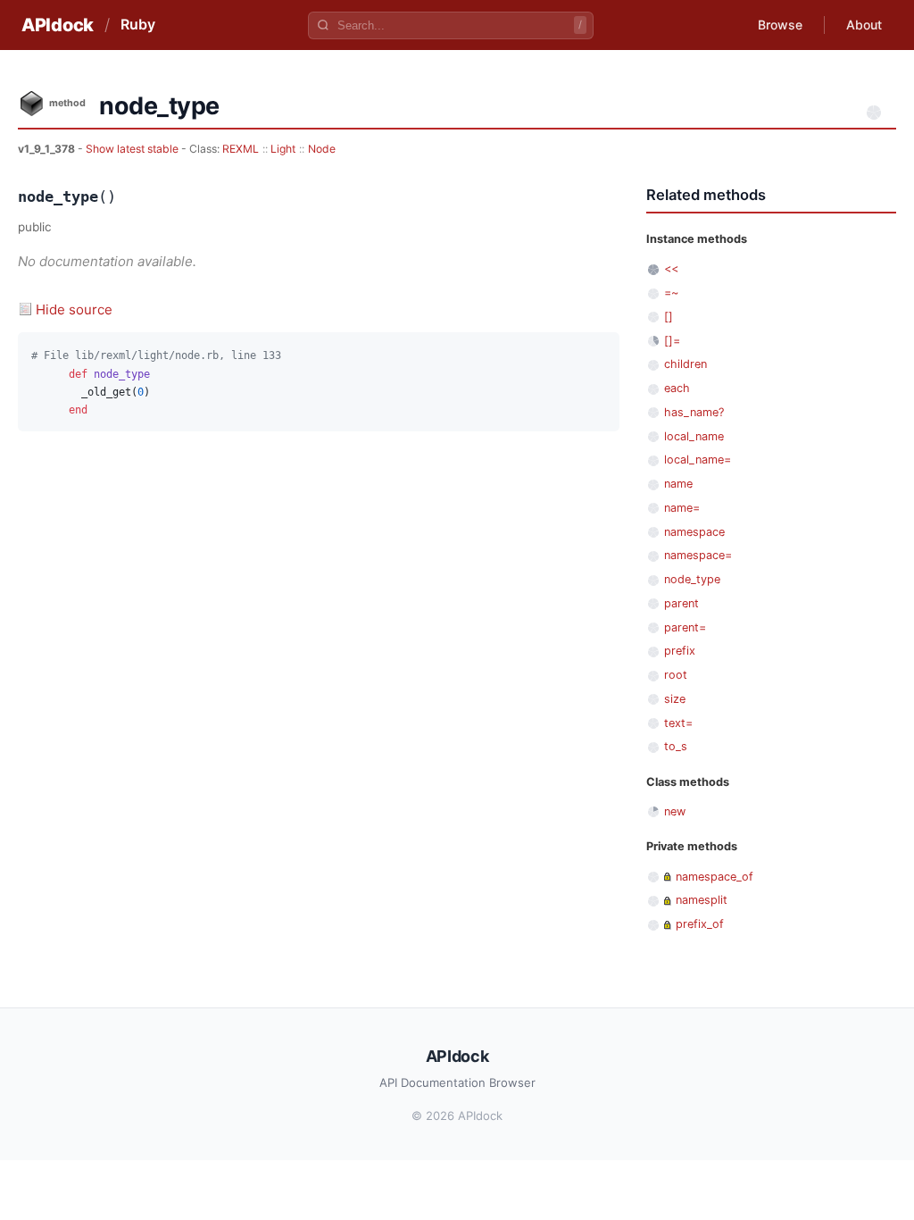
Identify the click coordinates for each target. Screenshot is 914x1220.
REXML (240, 148)
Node (322, 148)
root (675, 674)
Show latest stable (133, 148)
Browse (780, 24)
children (685, 364)
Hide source (74, 309)
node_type (692, 579)
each (677, 388)
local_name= (697, 459)
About (864, 24)
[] (668, 316)
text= (678, 723)
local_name (694, 436)
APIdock (57, 25)
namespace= (698, 555)
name (678, 483)
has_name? (694, 412)
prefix (679, 650)
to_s (675, 746)
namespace (694, 532)
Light (282, 148)
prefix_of (700, 924)
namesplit (701, 900)
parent (681, 603)
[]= (672, 340)
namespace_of (714, 876)
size (675, 699)
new (675, 811)
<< (671, 268)
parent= (685, 627)
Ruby (137, 24)
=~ (671, 292)
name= (682, 507)
